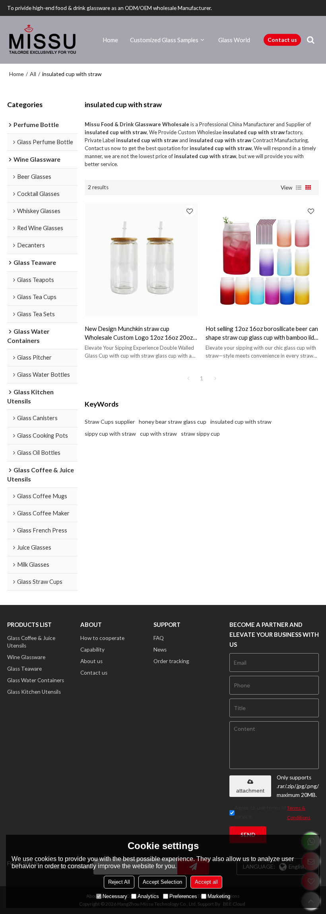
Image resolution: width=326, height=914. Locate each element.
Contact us (282, 39)
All (33, 73)
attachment (250, 790)
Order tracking (171, 661)
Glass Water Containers (35, 680)
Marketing (219, 896)
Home (110, 39)
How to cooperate (102, 638)
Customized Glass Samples (164, 39)
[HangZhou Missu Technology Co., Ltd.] (43, 39)
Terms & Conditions (298, 812)
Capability (92, 649)
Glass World (234, 39)
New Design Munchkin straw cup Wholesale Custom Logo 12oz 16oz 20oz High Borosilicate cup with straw (139, 333)
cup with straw (158, 433)
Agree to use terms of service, (272, 812)
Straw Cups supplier (110, 421)
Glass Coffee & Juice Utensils (31, 642)
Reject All (119, 882)
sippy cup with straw (110, 433)
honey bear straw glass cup (172, 421)
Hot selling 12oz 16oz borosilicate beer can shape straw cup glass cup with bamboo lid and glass (262, 333)
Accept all (206, 882)
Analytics (148, 896)
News (160, 649)
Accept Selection (162, 882)
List (298, 188)
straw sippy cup (200, 433)
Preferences (183, 896)
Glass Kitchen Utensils (34, 692)
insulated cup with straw (241, 421)
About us (91, 661)
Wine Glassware (26, 657)
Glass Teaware (24, 668)
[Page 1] (188, 378)
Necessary (115, 896)
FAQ (158, 638)
